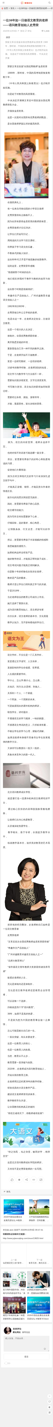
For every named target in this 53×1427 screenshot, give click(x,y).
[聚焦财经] (26, 4)
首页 (6, 8)
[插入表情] (45, 1349)
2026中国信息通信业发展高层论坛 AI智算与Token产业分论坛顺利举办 (38, 1318)
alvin (11, 1230)
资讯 (12, 8)
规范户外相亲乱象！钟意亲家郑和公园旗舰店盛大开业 (14, 1318)
